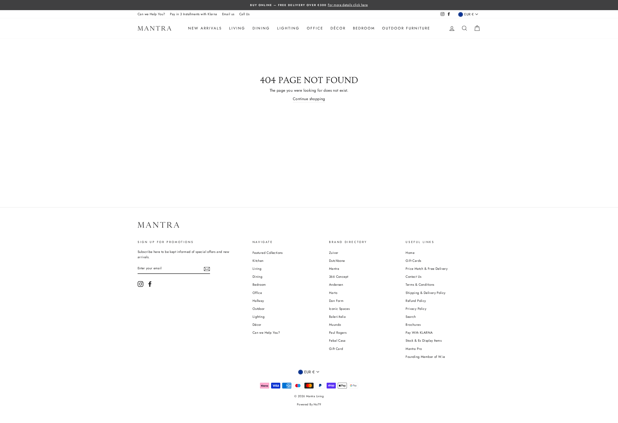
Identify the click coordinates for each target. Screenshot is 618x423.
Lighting (288, 28)
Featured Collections (268, 252)
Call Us (244, 14)
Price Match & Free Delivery (427, 268)
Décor (338, 28)
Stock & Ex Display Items (424, 340)
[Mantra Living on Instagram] (140, 284)
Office (315, 28)
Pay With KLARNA (419, 332)
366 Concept (338, 276)
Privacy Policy (416, 308)
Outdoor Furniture (406, 28)
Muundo (335, 324)
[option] (309, 5)
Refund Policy (416, 300)
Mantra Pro (414, 348)
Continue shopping (309, 99)
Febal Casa (337, 340)
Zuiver (333, 252)
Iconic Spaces (339, 308)
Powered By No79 (309, 404)
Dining (261, 28)
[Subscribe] (207, 268)
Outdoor (259, 308)
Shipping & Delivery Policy (425, 292)
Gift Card (336, 348)
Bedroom (364, 28)
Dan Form (336, 300)
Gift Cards (413, 260)
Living (237, 28)
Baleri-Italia (337, 316)
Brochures (413, 324)
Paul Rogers (337, 332)
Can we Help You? (151, 14)
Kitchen (258, 260)
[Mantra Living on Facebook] (150, 284)
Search (411, 316)
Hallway (258, 300)
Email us (228, 14)
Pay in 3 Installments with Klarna (193, 14)
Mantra (334, 268)
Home (410, 252)
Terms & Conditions (420, 284)
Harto (333, 292)
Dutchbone (337, 260)
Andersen (336, 284)
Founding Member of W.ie (425, 356)
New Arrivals (205, 28)
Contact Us (413, 276)
